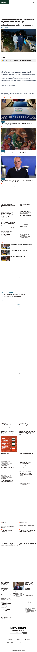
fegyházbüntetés (18, 186)
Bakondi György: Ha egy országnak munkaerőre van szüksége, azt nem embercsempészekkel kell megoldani (17, 181)
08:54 (2, 302)
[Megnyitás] (35, 2)
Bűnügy (3, 121)
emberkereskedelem (11, 186)
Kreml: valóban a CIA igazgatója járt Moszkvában (17, 256)
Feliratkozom (24, 632)
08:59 (2, 300)
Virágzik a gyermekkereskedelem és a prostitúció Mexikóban (14, 152)
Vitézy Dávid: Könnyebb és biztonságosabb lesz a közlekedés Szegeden (21, 244)
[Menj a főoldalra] (4, 2)
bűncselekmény (4, 186)
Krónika (4, 260)
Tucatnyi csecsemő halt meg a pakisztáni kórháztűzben (18, 250)
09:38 (2, 294)
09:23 (2, 296)
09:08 (2, 298)
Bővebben (18, 304)
